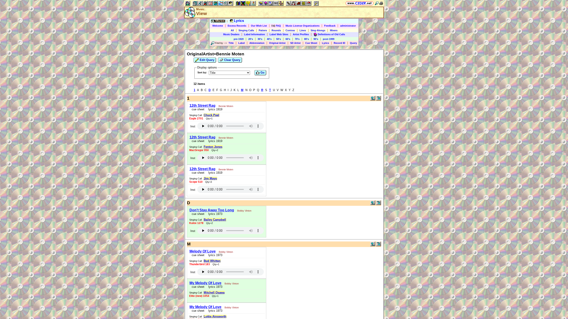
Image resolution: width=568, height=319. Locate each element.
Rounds (276, 30)
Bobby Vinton (244, 210)
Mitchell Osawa (214, 292)
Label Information (254, 34)
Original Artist (277, 43)
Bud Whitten (212, 261)
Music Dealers (231, 34)
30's (260, 39)
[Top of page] (372, 99)
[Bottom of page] (378, 99)
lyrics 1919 (214, 109)
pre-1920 (239, 39)
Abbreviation (256, 43)
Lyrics (325, 43)
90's (316, 39)
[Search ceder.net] (377, 3)
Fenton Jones (213, 146)
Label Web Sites (279, 34)
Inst (192, 126)
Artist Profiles (301, 34)
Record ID (339, 43)
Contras (290, 30)
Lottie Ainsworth (215, 316)
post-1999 (328, 39)
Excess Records (237, 25)
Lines (303, 30)
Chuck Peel (211, 115)
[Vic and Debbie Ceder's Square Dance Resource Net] (359, 3)
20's (250, 39)
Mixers (333, 30)
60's (288, 39)
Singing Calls (246, 30)
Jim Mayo (210, 178)
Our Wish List (259, 25)
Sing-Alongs (318, 30)
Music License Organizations (303, 25)
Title (231, 43)
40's (269, 39)
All (232, 30)
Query (353, 43)
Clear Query (231, 60)
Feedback (329, 25)
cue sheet (198, 109)
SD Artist (295, 43)
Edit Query (206, 60)
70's (297, 39)
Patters (263, 30)
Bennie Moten (226, 106)
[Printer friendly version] (381, 3)
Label (241, 43)
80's (306, 39)
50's (278, 39)
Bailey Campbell (215, 219)
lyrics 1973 (214, 214)
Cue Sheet (311, 43)
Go (262, 72)
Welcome (217, 25)
